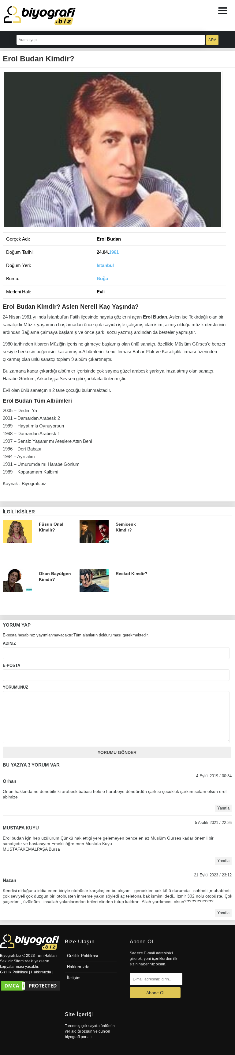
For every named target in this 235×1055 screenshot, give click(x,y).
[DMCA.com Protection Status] (30, 986)
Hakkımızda (78, 967)
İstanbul (105, 265)
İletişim (73, 978)
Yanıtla (223, 808)
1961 (114, 252)
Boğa (102, 278)
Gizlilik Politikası (83, 956)
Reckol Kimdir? (131, 573)
